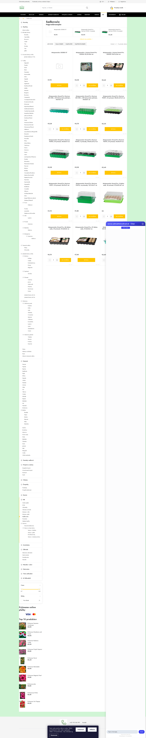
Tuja (25, 48)
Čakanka (24, 441)
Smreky (26, 46)
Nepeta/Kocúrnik (28, 177)
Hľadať (87, 8)
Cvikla (23, 453)
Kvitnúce (26, 256)
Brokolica (24, 430)
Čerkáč (26, 65)
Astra (25, 76)
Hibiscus (26, 191)
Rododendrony (31, 263)
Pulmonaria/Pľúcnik (29, 127)
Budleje (29, 258)
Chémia (25, 480)
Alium (25, 67)
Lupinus (29, 218)
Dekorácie (26, 569)
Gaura (25, 147)
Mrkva (23, 376)
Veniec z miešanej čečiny (34, 537)
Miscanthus (26, 161)
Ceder (25, 41)
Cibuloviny (24, 301)
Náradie (24, 559)
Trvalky (24, 60)
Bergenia (26, 92)
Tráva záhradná (27, 574)
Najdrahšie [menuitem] (69, 44)
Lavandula (26, 211)
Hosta (25, 120)
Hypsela (26, 79)
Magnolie (30, 267)
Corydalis (26, 189)
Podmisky (24, 487)
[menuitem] (23, 14)
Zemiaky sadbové (28, 460)
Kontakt (84, 722)
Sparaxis (30, 317)
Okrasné (26, 277)
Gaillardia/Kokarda (29, 109)
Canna (29, 331)
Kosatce (30, 305)
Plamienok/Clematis (29, 163)
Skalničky (26, 228)
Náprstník (26, 63)
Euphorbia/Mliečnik (28, 106)
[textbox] (122, 732)
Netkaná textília (26, 521)
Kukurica (24, 432)
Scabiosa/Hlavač (28, 118)
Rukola (25, 417)
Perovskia (26, 138)
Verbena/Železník (28, 200)
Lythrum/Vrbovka (28, 115)
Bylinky (24, 410)
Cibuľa (23, 380)
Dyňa (23, 444)
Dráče (29, 291)
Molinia (26, 168)
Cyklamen (30, 319)
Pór (23, 389)
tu (72, 732)
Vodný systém (25, 503)
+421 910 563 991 (75, 722)
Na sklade (31, 600)
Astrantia (26, 90)
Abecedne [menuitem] (50, 44)
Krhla (23, 505)
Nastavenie (54, 735)
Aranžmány (26, 545)
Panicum (26, 166)
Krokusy (30, 341)
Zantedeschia (31, 328)
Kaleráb (24, 396)
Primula (26, 221)
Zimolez (30, 273)
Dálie (29, 308)
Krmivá (25, 495)
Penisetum (26, 72)
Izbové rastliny (25, 30)
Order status (125, 227)
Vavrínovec (30, 289)
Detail (59, 85)
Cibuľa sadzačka (26, 455)
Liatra (25, 154)
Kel (23, 403)
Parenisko (24, 519)
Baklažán (24, 401)
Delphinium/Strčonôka (29, 213)
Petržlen (24, 382)
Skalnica (30, 230)
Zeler (23, 387)
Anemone (30, 224)
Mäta (25, 421)
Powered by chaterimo (125, 734)
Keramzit (24, 472)
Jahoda (24, 446)
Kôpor (25, 415)
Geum (25, 152)
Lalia (25, 215)
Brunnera (26, 95)
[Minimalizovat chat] (142, 224)
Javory (29, 282)
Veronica (26, 150)
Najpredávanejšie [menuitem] (80, 44)
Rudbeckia (26, 186)
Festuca (26, 81)
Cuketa (24, 394)
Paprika (24, 366)
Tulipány (30, 337)
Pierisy (29, 265)
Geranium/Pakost (28, 122)
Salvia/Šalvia (27, 143)
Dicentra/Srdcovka (28, 102)
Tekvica (24, 392)
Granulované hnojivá (27, 470)
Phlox (25, 141)
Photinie (30, 286)
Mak (23, 448)
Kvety (23, 437)
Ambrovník (30, 284)
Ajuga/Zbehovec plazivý (30, 198)
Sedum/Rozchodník (29, 175)
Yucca (25, 202)
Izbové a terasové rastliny (28, 356)
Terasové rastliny (26, 245)
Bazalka (26, 412)
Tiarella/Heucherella (29, 111)
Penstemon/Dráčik (28, 136)
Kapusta (24, 378)
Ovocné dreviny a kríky (27, 54)
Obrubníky (24, 507)
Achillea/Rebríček (28, 193)
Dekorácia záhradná (27, 553)
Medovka (26, 424)
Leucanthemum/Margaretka (30, 131)
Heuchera (26, 180)
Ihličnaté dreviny (26, 32)
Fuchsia (26, 209)
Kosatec (26, 159)
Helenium (30, 205)
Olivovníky (26, 250)
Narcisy (29, 339)
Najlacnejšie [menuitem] (59, 44)
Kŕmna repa (25, 434)
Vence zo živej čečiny (29, 528)
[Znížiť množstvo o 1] (76, 85)
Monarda (26, 134)
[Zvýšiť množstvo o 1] (84, 85)
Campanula (27, 97)
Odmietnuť (81, 729)
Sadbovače (25, 516)
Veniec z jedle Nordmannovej (31, 533)
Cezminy (30, 279)
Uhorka (24, 385)
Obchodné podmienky (24, 1)
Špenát (24, 398)
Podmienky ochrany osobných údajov (41, 1)
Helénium (26, 129)
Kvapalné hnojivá (26, 468)
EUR (103, 1)
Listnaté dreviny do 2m (29, 295)
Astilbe (25, 88)
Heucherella (27, 182)
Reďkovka (24, 371)
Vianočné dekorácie (29, 525)
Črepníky (25, 484)
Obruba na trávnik (26, 509)
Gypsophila (27, 184)
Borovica (26, 39)
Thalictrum (26, 145)
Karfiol (24, 427)
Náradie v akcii (27, 565)
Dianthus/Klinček (28, 86)
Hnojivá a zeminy (28, 465)
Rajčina (24, 369)
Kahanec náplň (25, 514)
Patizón (24, 364)
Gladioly (30, 312)
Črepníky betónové (26, 490)
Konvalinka (30, 321)
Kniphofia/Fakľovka (28, 113)
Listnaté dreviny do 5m (29, 297)
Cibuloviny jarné (28, 303)
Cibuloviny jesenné (28, 334)
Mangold (24, 450)
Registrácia (123, 1)
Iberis (25, 70)
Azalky (29, 260)
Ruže (23, 354)
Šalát (23, 373)
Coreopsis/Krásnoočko (29, 99)
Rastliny (25, 27)
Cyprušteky (26, 37)
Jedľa (25, 51)
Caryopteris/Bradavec (29, 173)
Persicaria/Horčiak (28, 125)
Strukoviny (24, 408)
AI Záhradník (27, 578)
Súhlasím (92, 729)
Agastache (26, 83)
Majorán (26, 419)
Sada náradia (25, 555)
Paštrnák (24, 405)
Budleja (26, 170)
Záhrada (25, 549)
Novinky (25, 22)
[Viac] (122, 14)
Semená (25, 361)
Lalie (29, 310)
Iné (24, 499)
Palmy (25, 247)
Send (141, 732)
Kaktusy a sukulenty (26, 351)
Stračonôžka (27, 74)
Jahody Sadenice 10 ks (29, 57)
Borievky (26, 34)
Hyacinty (30, 344)
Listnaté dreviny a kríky (27, 254)
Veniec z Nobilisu (32, 530)
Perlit (23, 475)
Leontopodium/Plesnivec (30, 157)
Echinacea (26, 104)
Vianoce (24, 523)
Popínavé (26, 271)
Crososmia (30, 315)
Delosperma (27, 234)
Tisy (25, 44)
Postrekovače (25, 557)
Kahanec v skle (25, 512)
